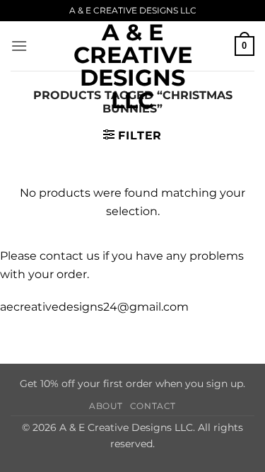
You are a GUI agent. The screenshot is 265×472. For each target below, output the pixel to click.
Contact (153, 406)
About (106, 406)
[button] (19, 45)
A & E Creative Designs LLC (132, 66)
